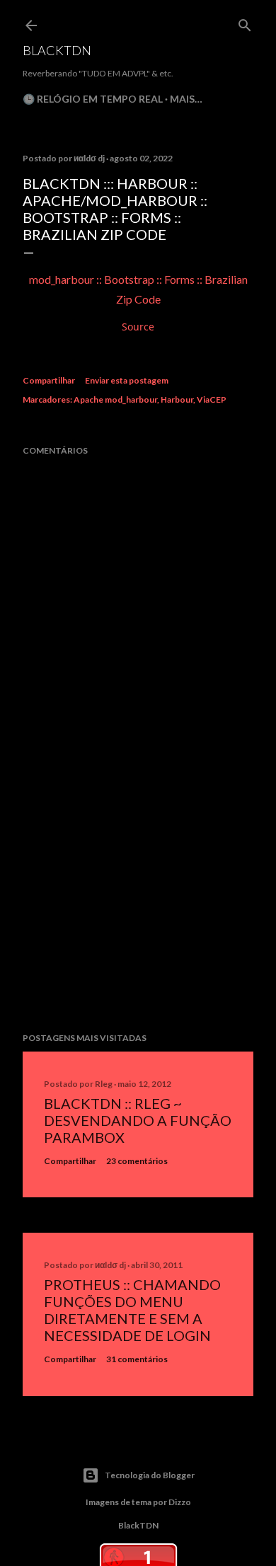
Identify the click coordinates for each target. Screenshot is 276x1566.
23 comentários (137, 1161)
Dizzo (179, 1502)
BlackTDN (57, 50)
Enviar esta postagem (126, 380)
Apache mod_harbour (115, 399)
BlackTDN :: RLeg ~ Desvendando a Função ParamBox (137, 1120)
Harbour (177, 399)
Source (138, 326)
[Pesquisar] (244, 22)
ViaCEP (211, 399)
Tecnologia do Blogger (150, 1475)
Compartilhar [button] (49, 380)
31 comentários (137, 1359)
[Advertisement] (138, 908)
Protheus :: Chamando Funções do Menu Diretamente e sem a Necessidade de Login (132, 1310)
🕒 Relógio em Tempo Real (93, 99)
